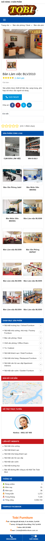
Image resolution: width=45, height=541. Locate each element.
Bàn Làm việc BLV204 (12, 310)
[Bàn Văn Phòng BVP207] (32, 237)
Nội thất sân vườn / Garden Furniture (19, 371)
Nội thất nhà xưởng (12, 446)
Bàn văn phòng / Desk (13, 338)
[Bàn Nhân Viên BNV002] (32, 175)
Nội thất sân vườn (11, 462)
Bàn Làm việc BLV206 (12, 281)
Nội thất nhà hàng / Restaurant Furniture (20, 358)
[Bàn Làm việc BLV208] (12, 237)
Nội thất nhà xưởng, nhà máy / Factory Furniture (19, 332)
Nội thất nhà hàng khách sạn (15, 454)
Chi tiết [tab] (5, 114)
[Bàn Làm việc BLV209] (32, 206)
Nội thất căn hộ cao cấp (13, 458)
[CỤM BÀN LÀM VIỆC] (12, 146)
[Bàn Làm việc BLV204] (12, 297)
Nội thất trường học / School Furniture (19, 325)
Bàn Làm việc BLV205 (33, 281)
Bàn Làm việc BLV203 (33, 310)
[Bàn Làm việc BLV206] (12, 269)
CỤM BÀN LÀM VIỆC (12, 158)
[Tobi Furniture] (22, 10)
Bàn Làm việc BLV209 (33, 218)
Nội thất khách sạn (11, 450)
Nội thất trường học (12, 466)
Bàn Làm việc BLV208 (12, 250)
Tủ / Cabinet (9, 348)
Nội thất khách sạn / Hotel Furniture (18, 353)
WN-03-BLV (33, 158)
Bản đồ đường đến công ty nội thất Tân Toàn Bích (22, 471)
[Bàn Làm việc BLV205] (32, 269)
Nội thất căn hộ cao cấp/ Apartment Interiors (18, 364)
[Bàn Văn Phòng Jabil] (12, 175)
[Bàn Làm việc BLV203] (32, 297)
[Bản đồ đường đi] (22, 393)
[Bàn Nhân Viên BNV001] (12, 206)
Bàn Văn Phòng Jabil (12, 187)
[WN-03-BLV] (32, 146)
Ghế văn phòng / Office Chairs (16, 343)
